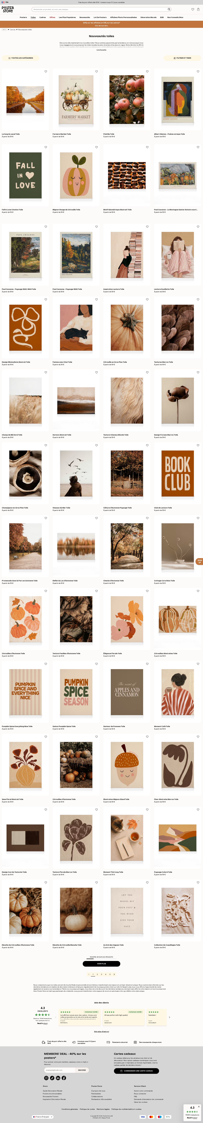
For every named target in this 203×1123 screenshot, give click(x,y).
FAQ (135, 1096)
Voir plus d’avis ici (101, 1031)
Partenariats (96, 1094)
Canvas (13, 30)
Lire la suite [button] (101, 50)
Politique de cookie (87, 1109)
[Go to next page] (114, 974)
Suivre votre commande (143, 1091)
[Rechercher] (169, 9)
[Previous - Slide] (56, 1017)
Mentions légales (103, 1109)
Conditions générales (70, 1109)
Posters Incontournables (52, 1094)
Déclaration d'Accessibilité (101, 1099)
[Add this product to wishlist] (46, 71)
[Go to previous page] (89, 974)
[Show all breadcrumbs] (4, 29)
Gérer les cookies (140, 1102)
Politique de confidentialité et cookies (126, 1109)
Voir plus (101, 964)
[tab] (192, 9)
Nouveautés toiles (25, 30)
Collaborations (97, 1096)
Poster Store (107, 1116)
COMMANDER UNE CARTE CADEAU (138, 1071)
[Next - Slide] (169, 1017)
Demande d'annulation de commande (148, 1099)
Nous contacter (140, 1094)
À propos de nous (98, 1091)
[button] (192, 1112)
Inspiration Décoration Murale (54, 1099)
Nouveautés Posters (50, 1096)
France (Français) (42, 1117)
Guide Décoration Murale (52, 1091)
